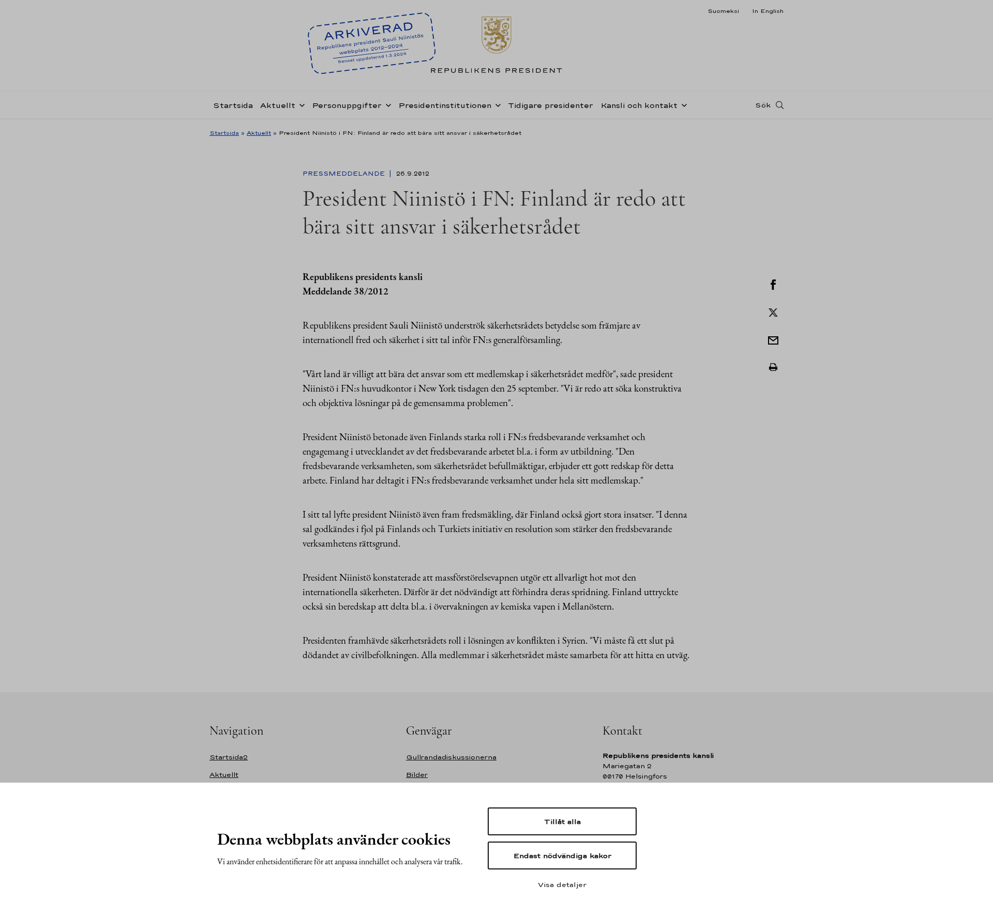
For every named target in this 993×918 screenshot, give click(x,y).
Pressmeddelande (345, 173)
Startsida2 (228, 757)
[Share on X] (773, 311)
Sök (763, 105)
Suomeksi (723, 10)
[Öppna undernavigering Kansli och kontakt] (682, 104)
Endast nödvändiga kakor (562, 855)
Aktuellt (277, 105)
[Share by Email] (773, 339)
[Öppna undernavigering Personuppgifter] (386, 104)
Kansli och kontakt (639, 105)
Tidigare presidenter (550, 105)
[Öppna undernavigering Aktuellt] (300, 104)
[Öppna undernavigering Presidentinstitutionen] (496, 104)
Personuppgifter (347, 105)
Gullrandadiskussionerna (451, 757)
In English (768, 10)
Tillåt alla (562, 821)
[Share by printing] (773, 367)
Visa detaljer (562, 884)
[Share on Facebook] (773, 284)
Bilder (417, 774)
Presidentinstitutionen (444, 105)
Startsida (233, 105)
